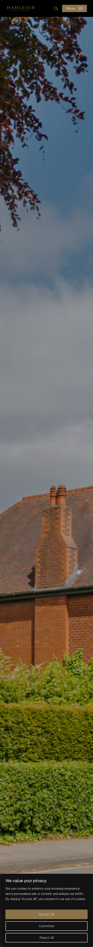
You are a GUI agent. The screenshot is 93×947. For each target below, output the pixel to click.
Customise (46, 926)
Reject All (46, 937)
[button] (74, 8)
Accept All (46, 914)
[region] (46, 910)
